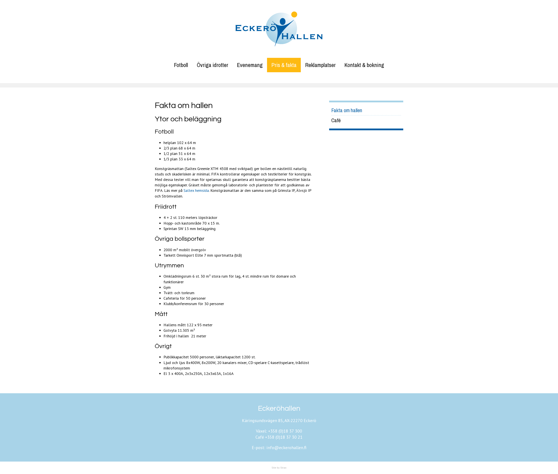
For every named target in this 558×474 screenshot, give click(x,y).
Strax (283, 467)
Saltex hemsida (196, 190)
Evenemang (250, 65)
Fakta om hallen (346, 110)
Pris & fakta (283, 65)
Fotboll (181, 65)
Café (336, 120)
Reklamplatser (320, 65)
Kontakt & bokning (364, 65)
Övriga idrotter (212, 65)
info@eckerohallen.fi (286, 447)
